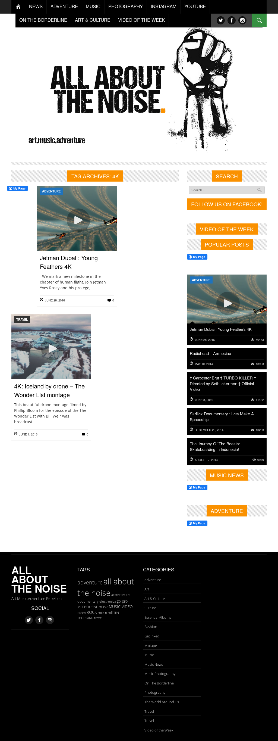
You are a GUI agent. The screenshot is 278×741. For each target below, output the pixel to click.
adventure (90, 582)
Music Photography (159, 673)
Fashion (150, 626)
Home (18, 7)
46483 (260, 340)
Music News (153, 664)
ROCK (92, 612)
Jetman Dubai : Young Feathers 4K (69, 261)
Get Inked (151, 636)
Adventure (51, 191)
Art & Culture (154, 598)
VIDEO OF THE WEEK (141, 19)
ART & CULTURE (92, 19)
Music (149, 654)
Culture (150, 607)
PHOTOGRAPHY (125, 6)
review (81, 613)
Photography (154, 692)
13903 (260, 364)
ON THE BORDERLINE (43, 19)
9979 (260, 460)
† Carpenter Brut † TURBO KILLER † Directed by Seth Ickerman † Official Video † (223, 383)
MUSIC (93, 6)
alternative (118, 595)
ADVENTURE (64, 6)
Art (146, 589)
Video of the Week (158, 730)
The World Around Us (161, 701)
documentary (88, 601)
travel (98, 618)
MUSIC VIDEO (121, 606)
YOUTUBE (195, 6)
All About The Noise (39, 579)
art (128, 595)
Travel (22, 319)
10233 (260, 430)
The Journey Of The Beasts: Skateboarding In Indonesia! (215, 446)
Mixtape (150, 645)
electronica (107, 601)
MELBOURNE (87, 606)
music (103, 606)
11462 (260, 400)
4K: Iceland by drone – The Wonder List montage (49, 390)
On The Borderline (159, 683)
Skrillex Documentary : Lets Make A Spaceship (222, 416)
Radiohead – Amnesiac (210, 353)
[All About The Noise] (139, 88)
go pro (122, 601)
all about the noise (105, 587)
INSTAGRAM (163, 6)
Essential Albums (157, 617)
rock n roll (105, 613)
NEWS (36, 6)
